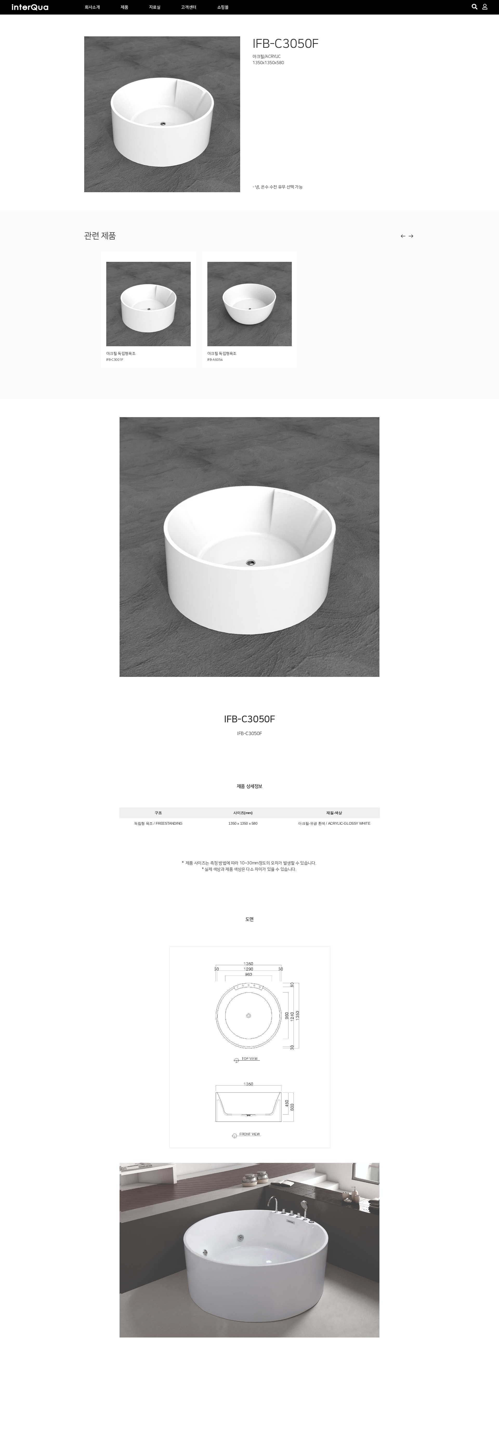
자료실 (155, 7)
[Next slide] (411, 236)
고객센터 (188, 7)
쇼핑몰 (223, 7)
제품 (124, 7)
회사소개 (92, 7)
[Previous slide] (403, 236)
